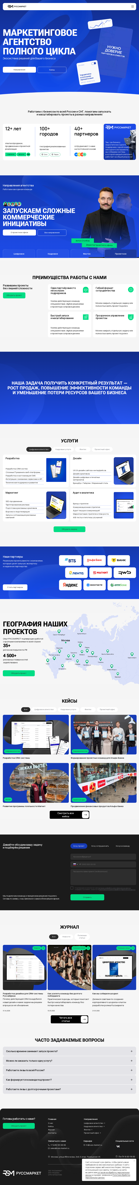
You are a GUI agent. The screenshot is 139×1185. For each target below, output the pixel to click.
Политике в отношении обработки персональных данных (117, 889)
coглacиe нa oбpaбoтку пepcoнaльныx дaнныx (107, 1173)
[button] (19, 233)
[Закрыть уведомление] (134, 1160)
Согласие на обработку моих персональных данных (114, 888)
